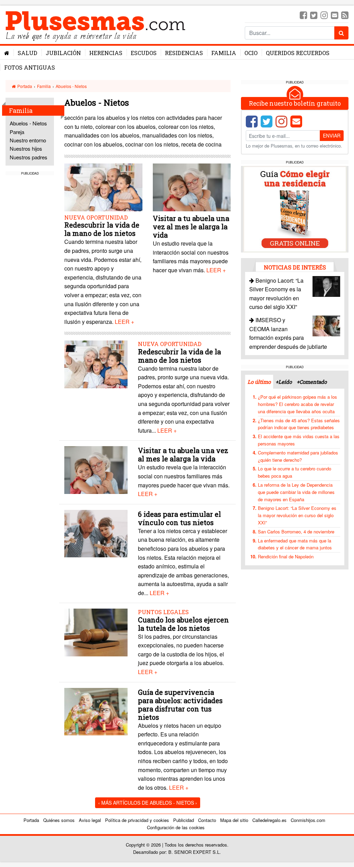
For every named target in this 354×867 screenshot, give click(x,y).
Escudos (144, 52)
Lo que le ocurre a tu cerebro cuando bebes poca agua (294, 472)
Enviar (332, 135)
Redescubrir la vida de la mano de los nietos (101, 229)
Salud (27, 52)
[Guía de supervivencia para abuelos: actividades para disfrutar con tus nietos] (96, 711)
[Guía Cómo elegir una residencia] (295, 208)
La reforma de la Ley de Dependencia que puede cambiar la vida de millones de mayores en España (296, 492)
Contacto (207, 820)
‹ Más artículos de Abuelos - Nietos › (147, 802)
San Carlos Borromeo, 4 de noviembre (296, 531)
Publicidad (183, 820)
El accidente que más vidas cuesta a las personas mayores (298, 440)
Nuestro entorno (28, 140)
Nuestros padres (28, 157)
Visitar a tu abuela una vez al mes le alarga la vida (191, 226)
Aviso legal (90, 820)
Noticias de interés (295, 267)
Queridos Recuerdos (297, 52)
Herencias (105, 52)
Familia (223, 52)
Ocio (251, 52)
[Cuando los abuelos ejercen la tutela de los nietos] (96, 632)
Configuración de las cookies (176, 827)
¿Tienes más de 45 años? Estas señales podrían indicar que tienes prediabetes (299, 424)
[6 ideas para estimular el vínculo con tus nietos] (96, 533)
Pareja (17, 131)
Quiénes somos (59, 820)
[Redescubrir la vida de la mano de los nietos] (103, 188)
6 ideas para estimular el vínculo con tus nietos (179, 518)
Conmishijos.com (308, 820)
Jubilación (63, 52)
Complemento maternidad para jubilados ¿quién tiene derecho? (298, 456)
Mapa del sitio (234, 820)
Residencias (184, 52)
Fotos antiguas (29, 67)
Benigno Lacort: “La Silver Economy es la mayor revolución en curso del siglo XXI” (297, 515)
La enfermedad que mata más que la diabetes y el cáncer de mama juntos (295, 544)
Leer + (124, 322)
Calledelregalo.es (269, 820)
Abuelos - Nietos (71, 86)
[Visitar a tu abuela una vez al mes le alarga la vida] (192, 188)
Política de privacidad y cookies (137, 820)
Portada (24, 86)
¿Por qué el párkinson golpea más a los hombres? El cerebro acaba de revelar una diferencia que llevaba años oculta (297, 404)
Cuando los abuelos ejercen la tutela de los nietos (183, 623)
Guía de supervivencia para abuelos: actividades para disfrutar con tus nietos (180, 705)
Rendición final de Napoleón (286, 556)
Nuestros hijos (26, 148)
